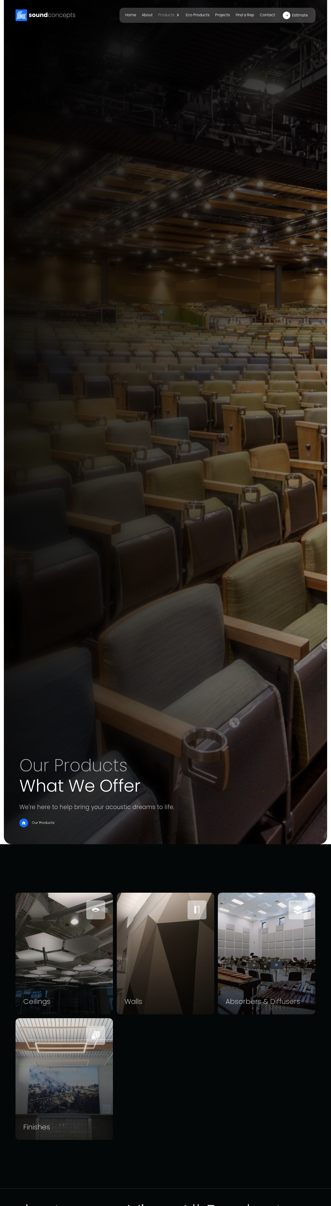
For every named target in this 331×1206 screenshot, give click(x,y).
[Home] (23, 823)
